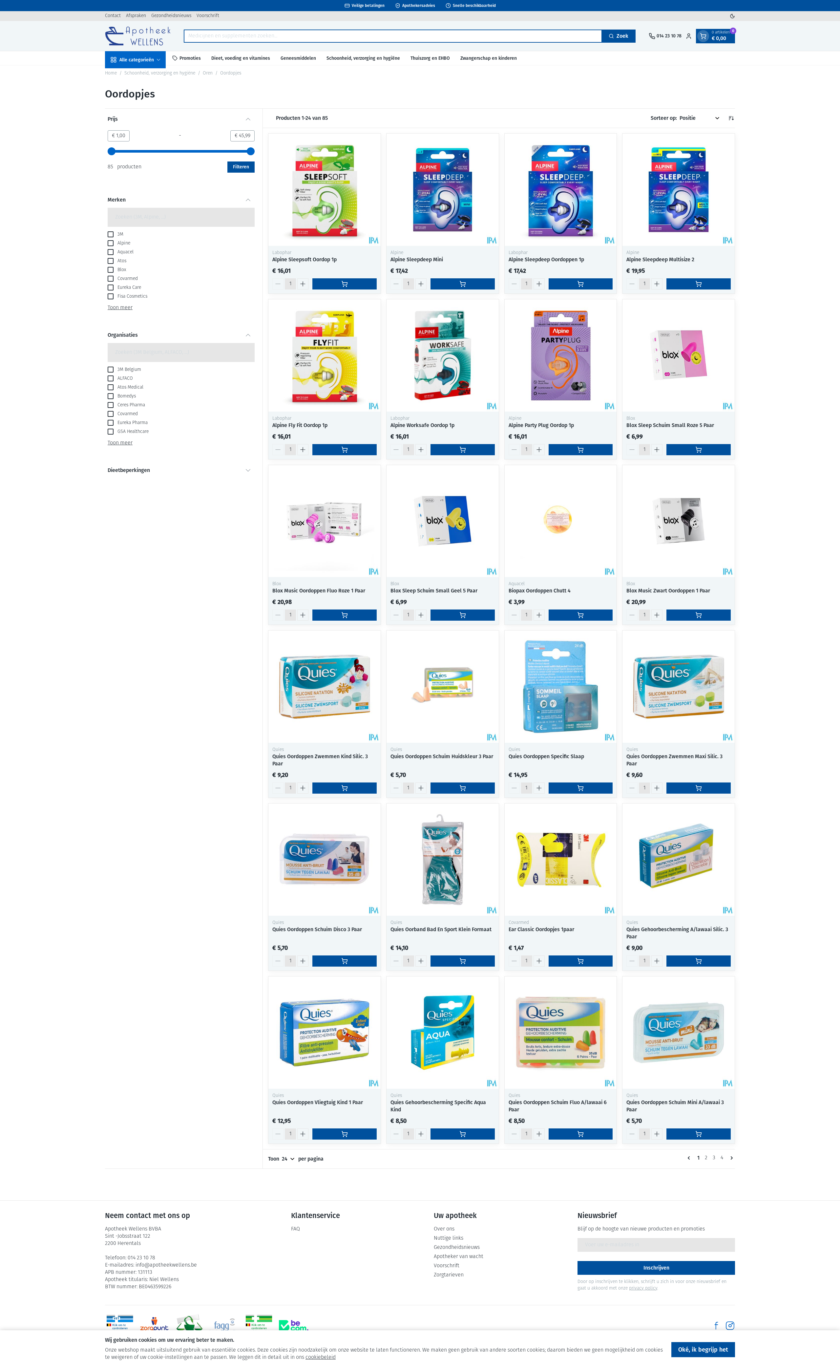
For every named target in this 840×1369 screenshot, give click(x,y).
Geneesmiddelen (298, 58)
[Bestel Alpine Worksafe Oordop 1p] (462, 449)
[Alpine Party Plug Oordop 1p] (561, 355)
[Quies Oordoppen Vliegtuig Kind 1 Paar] (324, 1032)
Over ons (444, 1229)
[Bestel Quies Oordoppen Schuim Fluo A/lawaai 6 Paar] (581, 1134)
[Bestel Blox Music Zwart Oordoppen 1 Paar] (698, 615)
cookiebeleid (320, 1357)
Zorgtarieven (449, 1275)
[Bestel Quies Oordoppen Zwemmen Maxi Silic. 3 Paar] (698, 788)
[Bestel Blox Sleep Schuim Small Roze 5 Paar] (698, 449)
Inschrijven (656, 1268)
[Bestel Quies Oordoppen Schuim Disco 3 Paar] (344, 961)
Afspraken (136, 15)
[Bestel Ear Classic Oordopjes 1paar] (581, 961)
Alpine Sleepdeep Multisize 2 (660, 259)
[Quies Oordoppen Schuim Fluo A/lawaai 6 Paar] (561, 1032)
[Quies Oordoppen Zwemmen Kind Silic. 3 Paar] (324, 687)
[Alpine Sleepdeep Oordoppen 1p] (561, 190)
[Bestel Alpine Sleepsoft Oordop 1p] (344, 283)
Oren (208, 73)
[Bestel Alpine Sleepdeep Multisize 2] (698, 283)
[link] (690, 1158)
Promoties (190, 58)
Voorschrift (208, 15)
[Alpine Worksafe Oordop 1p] (443, 355)
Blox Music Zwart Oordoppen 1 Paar (668, 591)
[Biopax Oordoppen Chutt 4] (561, 521)
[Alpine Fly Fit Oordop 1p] (324, 355)
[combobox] (393, 36)
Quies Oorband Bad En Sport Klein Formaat (441, 929)
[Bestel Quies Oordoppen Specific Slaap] (581, 788)
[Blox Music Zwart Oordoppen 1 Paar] (678, 521)
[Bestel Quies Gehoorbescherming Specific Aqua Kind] (462, 1134)
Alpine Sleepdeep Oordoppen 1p (546, 259)
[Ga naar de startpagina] (138, 36)
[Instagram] (730, 1326)
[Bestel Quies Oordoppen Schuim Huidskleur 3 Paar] (462, 788)
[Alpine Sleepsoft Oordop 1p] (324, 190)
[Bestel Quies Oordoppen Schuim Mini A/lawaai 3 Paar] (698, 1134)
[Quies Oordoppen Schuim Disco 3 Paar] (324, 859)
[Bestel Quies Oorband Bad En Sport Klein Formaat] (462, 961)
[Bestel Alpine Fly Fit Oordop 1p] (344, 449)
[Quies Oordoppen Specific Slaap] (561, 687)
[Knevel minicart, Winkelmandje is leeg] (703, 36)
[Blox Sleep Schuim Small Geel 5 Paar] (443, 521)
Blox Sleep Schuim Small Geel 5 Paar (433, 591)
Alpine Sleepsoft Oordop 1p (304, 259)
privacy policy (643, 1288)
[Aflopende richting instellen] (731, 118)
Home (111, 73)
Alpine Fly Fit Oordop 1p (299, 425)
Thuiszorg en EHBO (430, 58)
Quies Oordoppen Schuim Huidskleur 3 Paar (441, 756)
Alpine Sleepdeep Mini (416, 259)
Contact (113, 15)
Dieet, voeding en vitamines (240, 58)
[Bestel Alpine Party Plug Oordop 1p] (581, 449)
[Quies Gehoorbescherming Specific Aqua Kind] (443, 1032)
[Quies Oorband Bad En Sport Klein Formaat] (443, 859)
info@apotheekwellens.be (166, 1265)
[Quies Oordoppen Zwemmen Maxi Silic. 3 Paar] (678, 687)
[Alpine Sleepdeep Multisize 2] (678, 190)
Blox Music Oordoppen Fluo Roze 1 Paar (318, 591)
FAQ (295, 1229)
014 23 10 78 (141, 1258)
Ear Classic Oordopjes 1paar (541, 929)
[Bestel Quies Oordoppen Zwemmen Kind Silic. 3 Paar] (344, 788)
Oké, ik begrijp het (703, 1349)
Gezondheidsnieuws (171, 15)
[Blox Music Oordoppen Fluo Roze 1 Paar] (324, 521)
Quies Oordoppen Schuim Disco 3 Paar (317, 929)
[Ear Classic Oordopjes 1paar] (561, 859)
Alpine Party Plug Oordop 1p (541, 425)
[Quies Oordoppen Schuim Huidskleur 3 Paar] (443, 687)
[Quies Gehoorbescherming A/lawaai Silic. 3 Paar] (678, 859)
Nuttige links (448, 1238)
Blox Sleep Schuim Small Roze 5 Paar (670, 425)
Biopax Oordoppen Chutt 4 (540, 591)
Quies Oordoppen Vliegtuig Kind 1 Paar (317, 1102)
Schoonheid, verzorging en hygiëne (363, 58)
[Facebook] (716, 1326)
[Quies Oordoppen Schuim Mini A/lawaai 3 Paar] (678, 1032)
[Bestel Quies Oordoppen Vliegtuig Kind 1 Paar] (344, 1134)
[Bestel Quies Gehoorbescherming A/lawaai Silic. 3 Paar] (698, 961)
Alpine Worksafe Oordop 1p (422, 425)
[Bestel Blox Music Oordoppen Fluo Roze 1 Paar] (344, 615)
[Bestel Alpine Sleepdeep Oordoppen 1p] (581, 283)
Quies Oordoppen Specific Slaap (546, 756)
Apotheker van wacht (458, 1256)
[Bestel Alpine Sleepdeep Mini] (462, 283)
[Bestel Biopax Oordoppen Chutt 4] (581, 615)
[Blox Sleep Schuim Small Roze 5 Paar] (678, 355)
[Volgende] (730, 1158)
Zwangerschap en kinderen (488, 58)
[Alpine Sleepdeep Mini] (443, 190)
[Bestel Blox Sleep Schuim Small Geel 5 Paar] (462, 615)
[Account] (688, 36)
